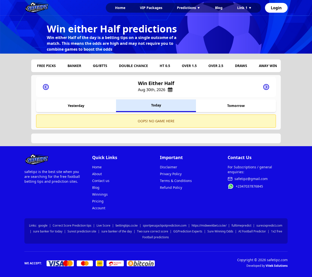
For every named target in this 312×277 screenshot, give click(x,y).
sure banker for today (47, 231)
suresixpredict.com (269, 225)
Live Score (103, 225)
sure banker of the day (116, 231)
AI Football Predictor (252, 231)
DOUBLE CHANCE (133, 65)
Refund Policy (171, 187)
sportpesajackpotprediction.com (164, 225)
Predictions (188, 7)
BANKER (74, 65)
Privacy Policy (171, 174)
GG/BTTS (100, 65)
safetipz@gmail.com (251, 178)
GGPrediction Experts (187, 231)
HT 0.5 (165, 65)
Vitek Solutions (277, 266)
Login (276, 7)
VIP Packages (151, 7)
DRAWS (241, 65)
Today (156, 105)
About (97, 174)
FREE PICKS (46, 65)
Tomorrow (236, 105)
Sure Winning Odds (220, 231)
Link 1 (244, 7)
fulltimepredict (241, 225)
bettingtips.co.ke (127, 225)
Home (120, 7)
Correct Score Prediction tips (72, 225)
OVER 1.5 (189, 65)
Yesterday (76, 105)
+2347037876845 (249, 186)
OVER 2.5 (215, 65)
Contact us (100, 180)
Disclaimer (168, 167)
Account (98, 208)
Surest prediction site (82, 231)
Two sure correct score (152, 231)
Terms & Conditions (176, 180)
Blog (219, 7)
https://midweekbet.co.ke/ (209, 225)
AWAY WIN (268, 65)
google (43, 225)
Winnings (100, 194)
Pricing (98, 201)
